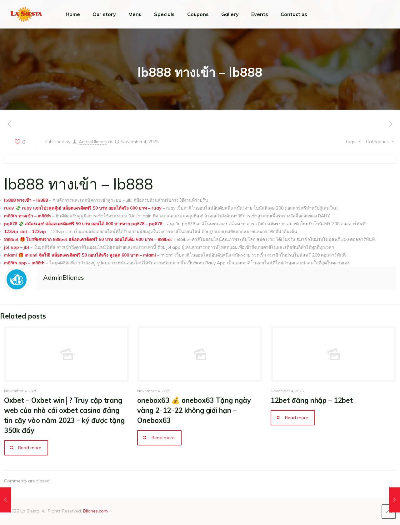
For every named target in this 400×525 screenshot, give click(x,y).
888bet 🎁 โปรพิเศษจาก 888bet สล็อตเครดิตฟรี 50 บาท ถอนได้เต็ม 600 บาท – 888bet (88, 239)
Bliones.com (95, 511)
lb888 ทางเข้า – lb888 (26, 200)
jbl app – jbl (16, 247)
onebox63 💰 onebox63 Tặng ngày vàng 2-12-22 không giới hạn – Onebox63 (194, 410)
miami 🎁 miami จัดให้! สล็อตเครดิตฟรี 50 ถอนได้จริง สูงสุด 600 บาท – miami (80, 255)
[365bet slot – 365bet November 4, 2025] (5, 499)
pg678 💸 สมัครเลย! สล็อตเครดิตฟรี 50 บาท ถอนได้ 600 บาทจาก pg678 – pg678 (83, 223)
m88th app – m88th (24, 263)
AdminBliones (93, 141)
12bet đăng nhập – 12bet (312, 400)
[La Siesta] (26, 14)
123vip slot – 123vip (25, 231)
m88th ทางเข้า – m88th (27, 216)
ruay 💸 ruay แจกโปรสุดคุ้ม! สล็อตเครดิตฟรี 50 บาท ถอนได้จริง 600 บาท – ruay (83, 208)
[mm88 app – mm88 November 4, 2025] (394, 499)
